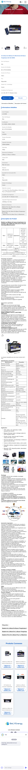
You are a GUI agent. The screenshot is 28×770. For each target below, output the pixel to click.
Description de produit (20, 103)
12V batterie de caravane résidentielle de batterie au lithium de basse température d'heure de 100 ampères (7, 685)
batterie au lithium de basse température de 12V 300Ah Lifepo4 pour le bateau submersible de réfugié (7, 709)
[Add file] (2, 767)
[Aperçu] (14, 725)
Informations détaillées (7, 103)
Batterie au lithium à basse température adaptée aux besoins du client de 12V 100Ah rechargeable (20, 662)
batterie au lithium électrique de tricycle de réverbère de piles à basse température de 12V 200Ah (20, 685)
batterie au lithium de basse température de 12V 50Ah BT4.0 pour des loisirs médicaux (7, 662)
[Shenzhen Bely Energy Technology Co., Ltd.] (6, 2)
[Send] (26, 767)
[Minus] (26, 735)
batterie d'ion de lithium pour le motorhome (15, 635)
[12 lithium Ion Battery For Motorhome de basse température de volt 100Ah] (14, 29)
